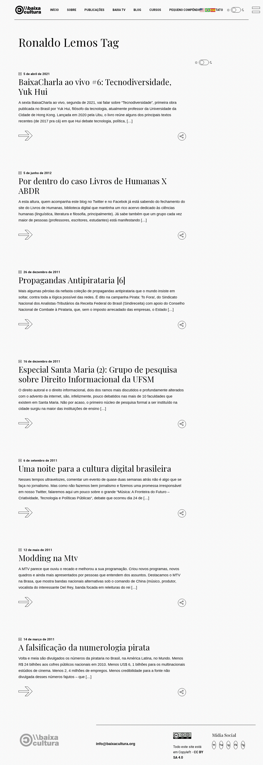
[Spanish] (213, 10)
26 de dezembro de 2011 (41, 272)
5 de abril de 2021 (36, 74)
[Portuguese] (207, 10)
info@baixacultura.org (115, 744)
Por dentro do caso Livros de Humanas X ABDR (92, 185)
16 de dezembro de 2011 (41, 361)
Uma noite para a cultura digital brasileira (94, 468)
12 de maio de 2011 (37, 550)
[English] (202, 10)
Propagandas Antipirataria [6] (71, 280)
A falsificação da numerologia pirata (84, 647)
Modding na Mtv (48, 557)
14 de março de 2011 (38, 639)
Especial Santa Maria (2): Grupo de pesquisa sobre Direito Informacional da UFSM (97, 374)
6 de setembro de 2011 (40, 460)
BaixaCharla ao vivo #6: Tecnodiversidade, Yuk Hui (94, 86)
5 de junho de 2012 (37, 173)
